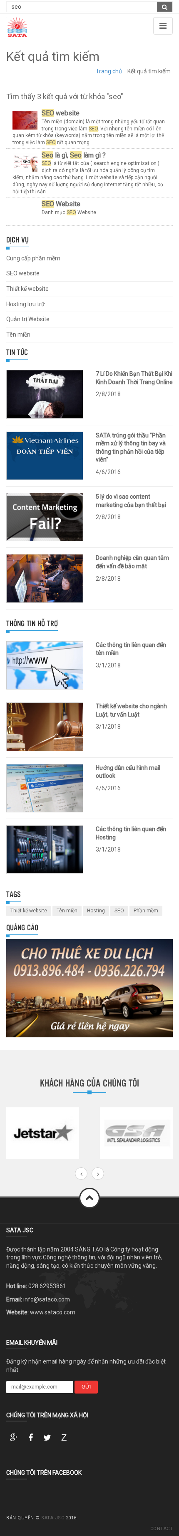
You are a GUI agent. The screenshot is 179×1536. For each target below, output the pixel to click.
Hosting (96, 911)
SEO (119, 911)
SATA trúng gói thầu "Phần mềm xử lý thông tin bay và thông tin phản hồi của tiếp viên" (131, 447)
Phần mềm (146, 911)
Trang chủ (109, 71)
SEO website (23, 273)
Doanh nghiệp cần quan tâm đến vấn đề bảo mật (132, 561)
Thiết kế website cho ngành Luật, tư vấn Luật (131, 710)
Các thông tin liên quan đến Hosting (131, 833)
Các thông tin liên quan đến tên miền (131, 649)
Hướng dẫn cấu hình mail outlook (128, 771)
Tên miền (18, 334)
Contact (161, 1528)
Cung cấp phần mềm (33, 258)
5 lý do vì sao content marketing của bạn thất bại (131, 500)
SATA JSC (52, 1518)
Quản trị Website (28, 319)
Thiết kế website (27, 288)
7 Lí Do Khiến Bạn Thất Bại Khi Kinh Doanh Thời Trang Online (134, 377)
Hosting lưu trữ (25, 304)
